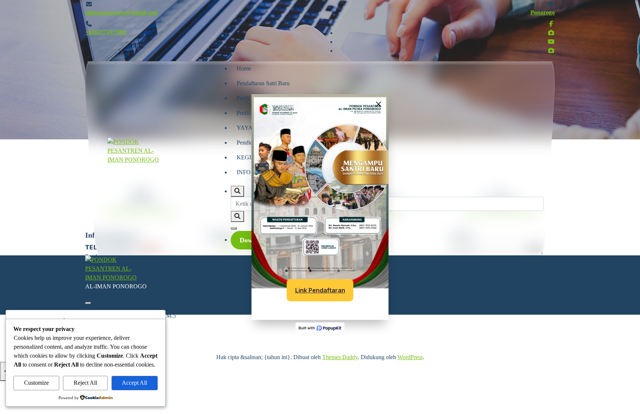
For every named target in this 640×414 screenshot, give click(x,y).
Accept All (134, 383)
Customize (36, 383)
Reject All (85, 383)
